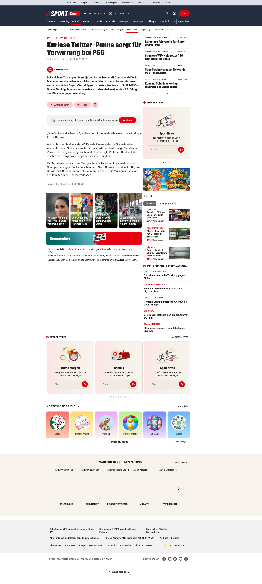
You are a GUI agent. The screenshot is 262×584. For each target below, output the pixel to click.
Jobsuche (156, 3)
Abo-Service (56, 545)
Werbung (164, 538)
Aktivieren (128, 120)
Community (96, 3)
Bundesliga (52, 30)
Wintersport (138, 21)
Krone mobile (127, 3)
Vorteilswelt (71, 3)
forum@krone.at (120, 260)
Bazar (167, 3)
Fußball (76, 21)
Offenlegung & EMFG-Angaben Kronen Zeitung (117, 530)
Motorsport (124, 21)
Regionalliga (146, 30)
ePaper (84, 3)
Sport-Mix (110, 21)
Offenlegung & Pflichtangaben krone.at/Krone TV (72, 530)
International (132, 30)
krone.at (51, 21)
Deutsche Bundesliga (78, 30)
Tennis (98, 21)
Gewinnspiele (111, 3)
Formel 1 (87, 21)
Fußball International (57, 59)
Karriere (175, 538)
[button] (174, 21)
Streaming (64, 21)
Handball (164, 21)
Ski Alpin (152, 21)
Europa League (117, 30)
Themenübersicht (130, 255)
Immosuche (142, 3)
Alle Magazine (181, 462)
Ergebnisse (183, 21)
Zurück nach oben (118, 572)
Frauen (170, 30)
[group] (57, 210)
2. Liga (64, 30)
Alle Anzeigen (181, 442)
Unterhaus (159, 30)
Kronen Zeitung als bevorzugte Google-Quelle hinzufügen (95, 120)
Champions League (99, 30)
